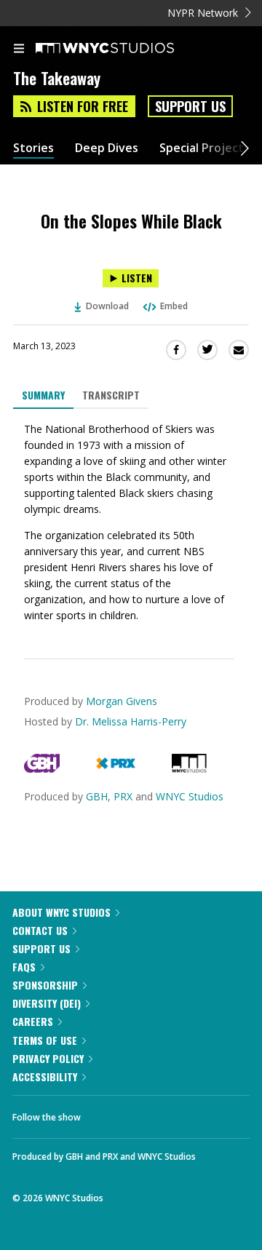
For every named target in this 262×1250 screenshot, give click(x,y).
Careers (32, 1021)
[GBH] (42, 769)
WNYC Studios (189, 796)
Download (107, 306)
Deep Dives (106, 148)
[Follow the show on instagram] (185, 1113)
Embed (174, 306)
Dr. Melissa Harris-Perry (130, 721)
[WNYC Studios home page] (123, 48)
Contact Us (40, 930)
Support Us (190, 106)
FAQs (24, 966)
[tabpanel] (131, 522)
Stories (33, 148)
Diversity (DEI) (46, 1003)
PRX (123, 796)
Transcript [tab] (111, 394)
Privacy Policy (48, 1058)
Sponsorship (45, 984)
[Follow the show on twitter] (146, 1113)
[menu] (19, 49)
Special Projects (204, 148)
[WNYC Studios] (189, 769)
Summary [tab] (43, 394)
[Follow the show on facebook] (106, 1113)
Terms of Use (44, 1040)
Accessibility (44, 1076)
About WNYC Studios (61, 912)
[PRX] (115, 769)
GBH (97, 796)
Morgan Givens (121, 701)
